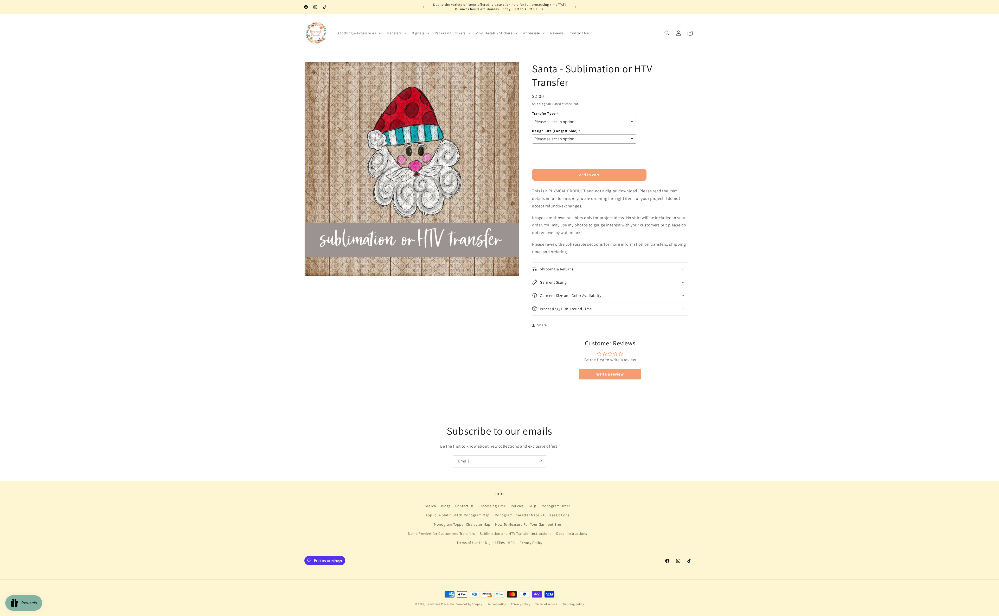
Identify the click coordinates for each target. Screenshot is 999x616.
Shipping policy (573, 604)
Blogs (445, 506)
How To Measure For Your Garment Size (528, 524)
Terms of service (546, 604)
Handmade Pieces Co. (440, 604)
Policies (517, 506)
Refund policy (497, 604)
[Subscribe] (540, 461)
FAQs (533, 506)
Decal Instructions (571, 533)
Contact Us (464, 506)
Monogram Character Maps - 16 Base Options (532, 515)
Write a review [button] (610, 374)
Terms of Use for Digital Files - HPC (486, 543)
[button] (359, 33)
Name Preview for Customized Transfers (441, 533)
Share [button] (542, 325)
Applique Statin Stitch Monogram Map (458, 515)
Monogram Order (556, 506)
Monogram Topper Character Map (462, 524)
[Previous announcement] (423, 7)
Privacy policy (520, 604)
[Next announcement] (575, 7)
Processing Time (492, 506)
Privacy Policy (531, 543)
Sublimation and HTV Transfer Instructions (516, 533)
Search (430, 506)
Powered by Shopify (469, 604)
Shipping (538, 104)
